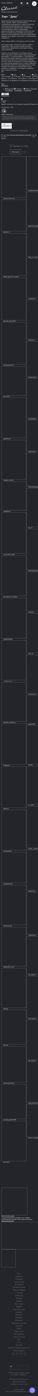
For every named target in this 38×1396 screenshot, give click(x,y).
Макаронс (19, 1315)
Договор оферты (19, 1350)
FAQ (19, 1339)
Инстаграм (15, 152)
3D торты (19, 1298)
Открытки (19, 1326)
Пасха (19, 1273)
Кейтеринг (19, 1317)
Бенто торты (19, 1304)
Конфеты (19, 1306)
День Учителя (19, 1282)
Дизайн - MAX (19, 1389)
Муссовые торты (19, 1309)
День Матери (19, 1284)
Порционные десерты (19, 1323)
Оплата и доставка (19, 1337)
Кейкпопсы (19, 1320)
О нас (19, 1342)
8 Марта (19, 1301)
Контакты (19, 1345)
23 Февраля (19, 1295)
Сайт (24, 152)
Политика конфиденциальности (19, 1348)
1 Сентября (19, 1293)
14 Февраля (19, 1279)
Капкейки (19, 1312)
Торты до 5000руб (19, 1290)
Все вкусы (4, 85)
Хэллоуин (19, 1276)
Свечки (19, 1328)
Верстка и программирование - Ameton (19, 1391)
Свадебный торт (19, 1334)
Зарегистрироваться (7, 1221)
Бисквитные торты (19, 1287)
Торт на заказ (19, 1331)
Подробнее (9, 90)
